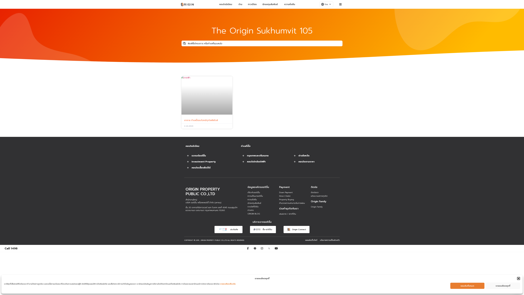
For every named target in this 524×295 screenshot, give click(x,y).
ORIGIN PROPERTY (208, 240)
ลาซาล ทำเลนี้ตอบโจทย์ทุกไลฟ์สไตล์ (201, 120)
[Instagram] (262, 248)
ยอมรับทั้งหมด (467, 285)
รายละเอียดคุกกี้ (503, 285)
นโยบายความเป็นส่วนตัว (330, 240)
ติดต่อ (314, 187)
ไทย (326, 4)
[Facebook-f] (248, 248)
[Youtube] (276, 248)
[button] (518, 278)
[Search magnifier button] (184, 43)
